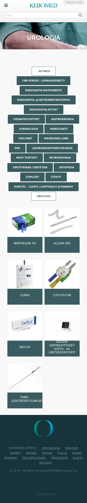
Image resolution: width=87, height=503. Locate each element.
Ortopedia (66, 167)
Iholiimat (25, 138)
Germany (45, 462)
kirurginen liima (56, 138)
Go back (44, 71)
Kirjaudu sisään (74, 2)
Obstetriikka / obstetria (30, 167)
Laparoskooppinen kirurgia (52, 148)
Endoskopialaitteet (43, 109)
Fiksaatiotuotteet (26, 119)
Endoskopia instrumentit (43, 90)
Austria (78, 458)
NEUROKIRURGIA (60, 157)
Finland (47, 453)
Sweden (15, 453)
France (62, 453)
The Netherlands (34, 458)
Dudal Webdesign (45, 493)
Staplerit (32, 177)
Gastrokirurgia (62, 119)
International (51, 448)
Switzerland (59, 458)
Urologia (43, 196)
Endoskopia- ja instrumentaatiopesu (43, 100)
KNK (17, 148)
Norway (31, 453)
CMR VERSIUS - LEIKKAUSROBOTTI (43, 80)
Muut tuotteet (26, 157)
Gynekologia (28, 129)
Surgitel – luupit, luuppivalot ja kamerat (43, 186)
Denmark (71, 448)
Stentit (56, 177)
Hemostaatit (59, 129)
